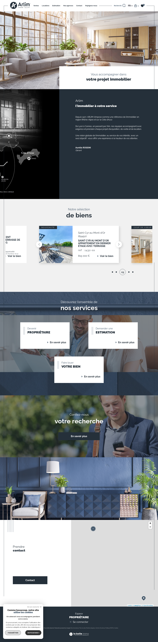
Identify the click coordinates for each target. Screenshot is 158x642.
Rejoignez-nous (91, 6)
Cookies (116, 628)
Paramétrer (13, 633)
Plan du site (82, 628)
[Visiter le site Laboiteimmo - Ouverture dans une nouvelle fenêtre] (78, 637)
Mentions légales (90, 628)
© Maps (137, 605)
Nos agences (68, 6)
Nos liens (102, 628)
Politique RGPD (109, 628)
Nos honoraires (74, 628)
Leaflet (130, 605)
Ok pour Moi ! (33, 633)
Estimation (56, 6)
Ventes (36, 6)
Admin (97, 628)
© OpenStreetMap (147, 605)
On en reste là (33, 607)
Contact (79, 6)
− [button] (150, 526)
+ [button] (150, 523)
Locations (45, 6)
